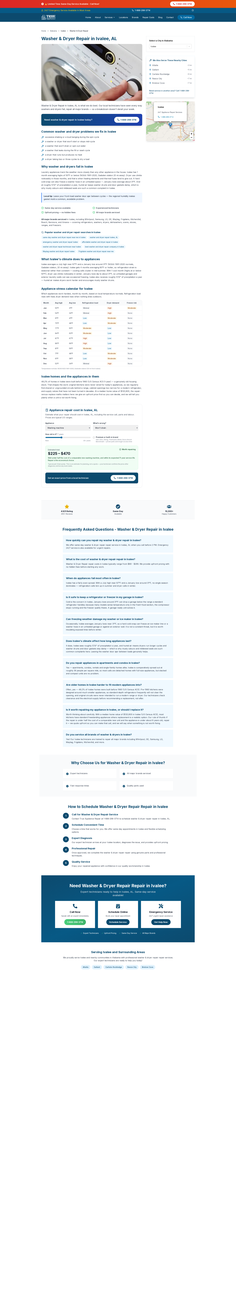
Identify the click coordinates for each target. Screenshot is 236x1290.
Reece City (132, 967)
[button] (170, 125)
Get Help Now (161, 922)
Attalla (85, 967)
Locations (123, 17)
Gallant (97, 967)
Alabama (53, 31)
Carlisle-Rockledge (113, 967)
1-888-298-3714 (184, 4)
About (98, 17)
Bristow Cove (147, 967)
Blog (160, 17)
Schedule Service (118, 922)
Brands (135, 17)
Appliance (49, 423)
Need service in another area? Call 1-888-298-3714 (169, 92)
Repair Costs (148, 17)
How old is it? (54, 434)
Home (88, 17)
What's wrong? (99, 423)
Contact (170, 17)
